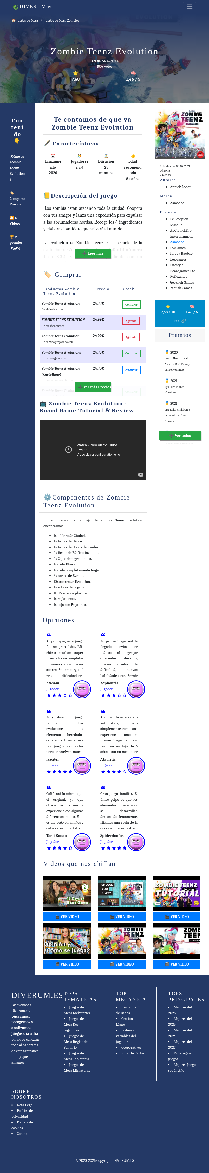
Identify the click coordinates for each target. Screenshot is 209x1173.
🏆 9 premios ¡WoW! (16, 242)
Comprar (131, 304)
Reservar (131, 369)
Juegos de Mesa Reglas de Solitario (76, 1041)
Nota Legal (25, 1104)
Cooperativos (131, 1047)
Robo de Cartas (133, 1053)
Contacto (23, 1133)
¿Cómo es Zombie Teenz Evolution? (17, 168)
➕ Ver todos (180, 435)
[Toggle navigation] (189, 7)
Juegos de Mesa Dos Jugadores (74, 1024)
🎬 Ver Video (67, 916)
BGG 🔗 (180, 321)
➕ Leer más (92, 253)
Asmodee (177, 242)
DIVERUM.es (35, 6)
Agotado (130, 321)
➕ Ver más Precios (94, 387)
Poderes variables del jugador (126, 1036)
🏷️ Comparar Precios (17, 198)
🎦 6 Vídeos (15, 221)
